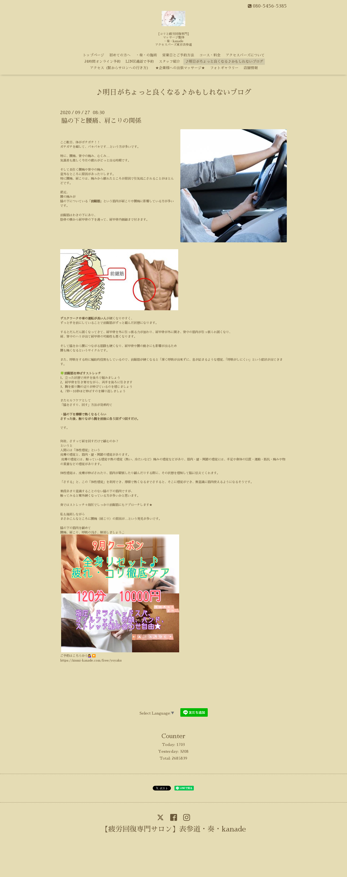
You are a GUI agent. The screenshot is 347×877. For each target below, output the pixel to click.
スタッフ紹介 (169, 61)
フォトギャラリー (224, 68)
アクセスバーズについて (245, 55)
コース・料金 (209, 55)
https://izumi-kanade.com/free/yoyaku (91, 660)
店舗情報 (251, 68)
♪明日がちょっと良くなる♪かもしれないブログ (224, 61)
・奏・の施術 (146, 55)
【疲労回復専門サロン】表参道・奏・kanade (173, 829)
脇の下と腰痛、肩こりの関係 (101, 121)
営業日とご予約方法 (178, 55)
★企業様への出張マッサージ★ (180, 68)
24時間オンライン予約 (102, 61)
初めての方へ (120, 55)
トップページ (93, 55)
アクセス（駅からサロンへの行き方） (120, 68)
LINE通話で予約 (140, 61)
